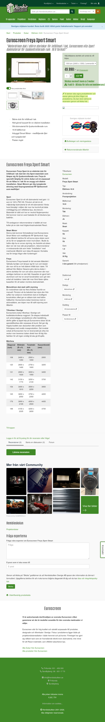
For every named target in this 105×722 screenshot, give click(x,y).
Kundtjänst (48, 3)
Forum (51, 442)
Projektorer (22, 19)
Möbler (75, 19)
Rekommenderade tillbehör (78, 149)
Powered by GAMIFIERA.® (15, 516)
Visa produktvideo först (18, 88)
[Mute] (31, 78)
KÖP (78, 76)
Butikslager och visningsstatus (79, 141)
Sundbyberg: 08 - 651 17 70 (53, 671)
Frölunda (53, 680)
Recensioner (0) (15, 442)
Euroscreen (67, 174)
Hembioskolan (61, 3)
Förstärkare (32, 19)
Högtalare (42, 19)
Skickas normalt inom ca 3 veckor (79, 81)
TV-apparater (10, 19)
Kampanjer (91, 19)
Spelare (55, 19)
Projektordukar (12, 529)
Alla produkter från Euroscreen (34, 651)
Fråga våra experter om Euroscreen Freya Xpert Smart (29, 540)
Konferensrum (69, 319)
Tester (73, 3)
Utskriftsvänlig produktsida (19, 595)
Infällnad (67, 299)
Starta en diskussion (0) (35, 442)
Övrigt (83, 19)
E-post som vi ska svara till (18, 562)
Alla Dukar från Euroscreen (33, 648)
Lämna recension (21, 452)
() (83, 70)
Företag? (83, 3)
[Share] (40, 78)
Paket (62, 19)
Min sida (94, 3)
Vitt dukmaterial (69, 309)
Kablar (68, 19)
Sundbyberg (53, 683)
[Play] (11, 78)
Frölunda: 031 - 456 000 (53, 668)
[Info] (45, 78)
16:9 (66, 279)
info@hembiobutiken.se (53, 677)
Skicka (10, 586)
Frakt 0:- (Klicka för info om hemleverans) (86, 85)
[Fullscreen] (36, 78)
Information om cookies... (52, 703)
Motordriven (68, 289)
